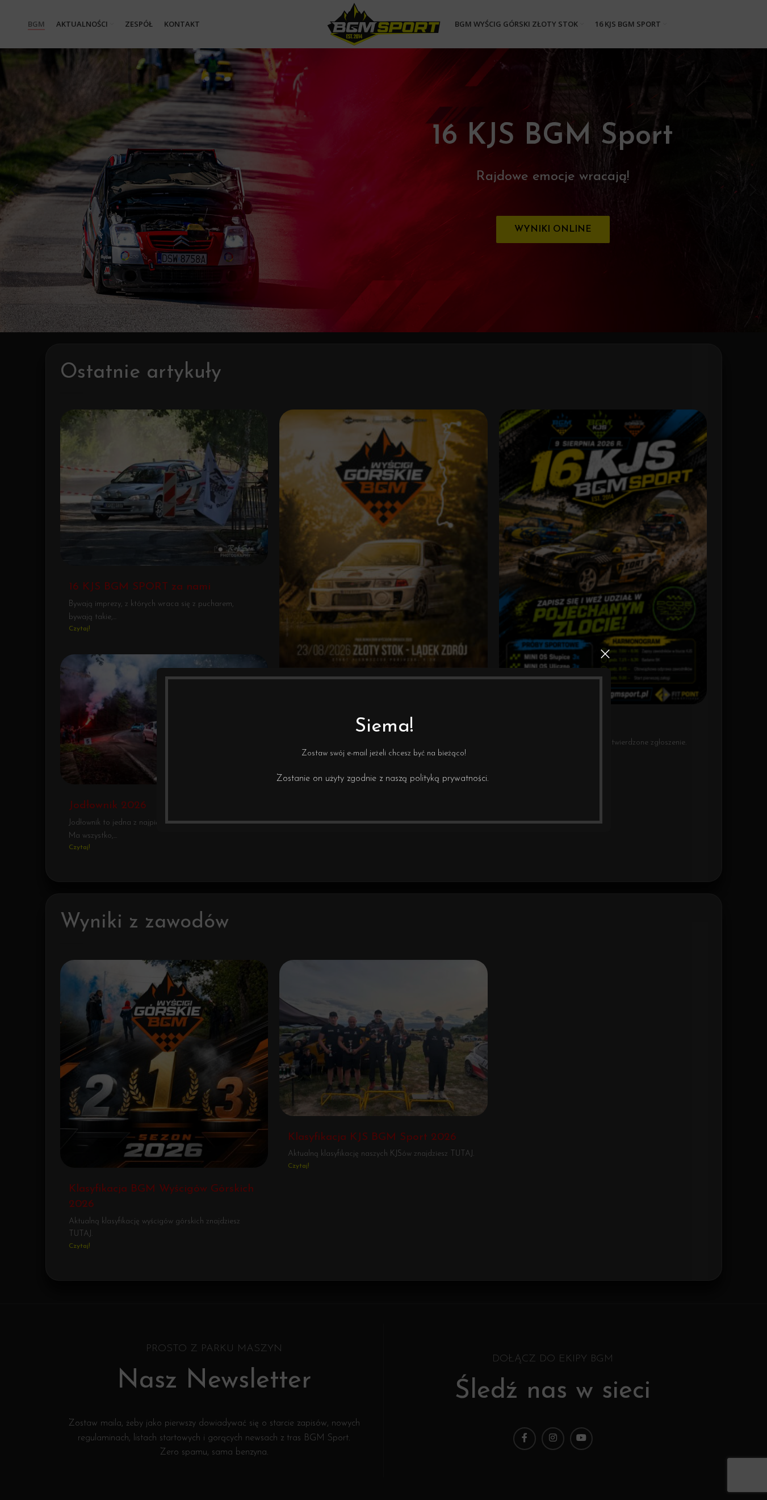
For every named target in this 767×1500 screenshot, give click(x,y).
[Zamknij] (605, 654)
